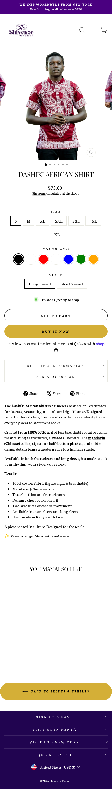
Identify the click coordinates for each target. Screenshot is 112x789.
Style (56, 274)
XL (42, 221)
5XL (56, 234)
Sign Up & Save (54, 717)
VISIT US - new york (55, 742)
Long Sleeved (40, 284)
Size (56, 211)
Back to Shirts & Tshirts (60, 691)
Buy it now (56, 331)
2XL (59, 221)
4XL (93, 221)
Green (81, 259)
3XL (76, 221)
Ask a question (56, 376)
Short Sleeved (72, 284)
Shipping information (56, 365)
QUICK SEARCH (55, 754)
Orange (93, 259)
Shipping (39, 193)
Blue (68, 259)
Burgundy (56, 259)
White (31, 259)
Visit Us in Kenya (55, 729)
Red (43, 259)
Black (18, 259)
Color (56, 249)
